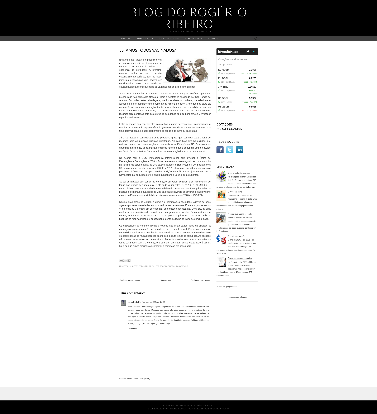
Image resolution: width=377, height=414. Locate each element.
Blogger (243, 297)
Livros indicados (169, 38)
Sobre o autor (145, 38)
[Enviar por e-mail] (120, 260)
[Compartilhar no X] (126, 260)
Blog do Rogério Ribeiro (189, 18)
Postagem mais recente (130, 280)
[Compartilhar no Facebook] (129, 260)
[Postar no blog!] (123, 260)
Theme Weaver (178, 409)
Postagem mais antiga (200, 280)
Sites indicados (193, 38)
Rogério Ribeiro (167, 266)
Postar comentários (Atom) (138, 378)
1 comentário (182, 266)
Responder (132, 328)
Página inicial (165, 280)
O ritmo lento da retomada (239, 173)
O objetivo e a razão (236, 236)
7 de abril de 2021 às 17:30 (153, 302)
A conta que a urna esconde (240, 214)
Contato (213, 38)
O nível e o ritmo (235, 192)
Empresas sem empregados (240, 258)
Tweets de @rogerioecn (226, 287)
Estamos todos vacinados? (147, 50)
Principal (126, 38)
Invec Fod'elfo (134, 302)
